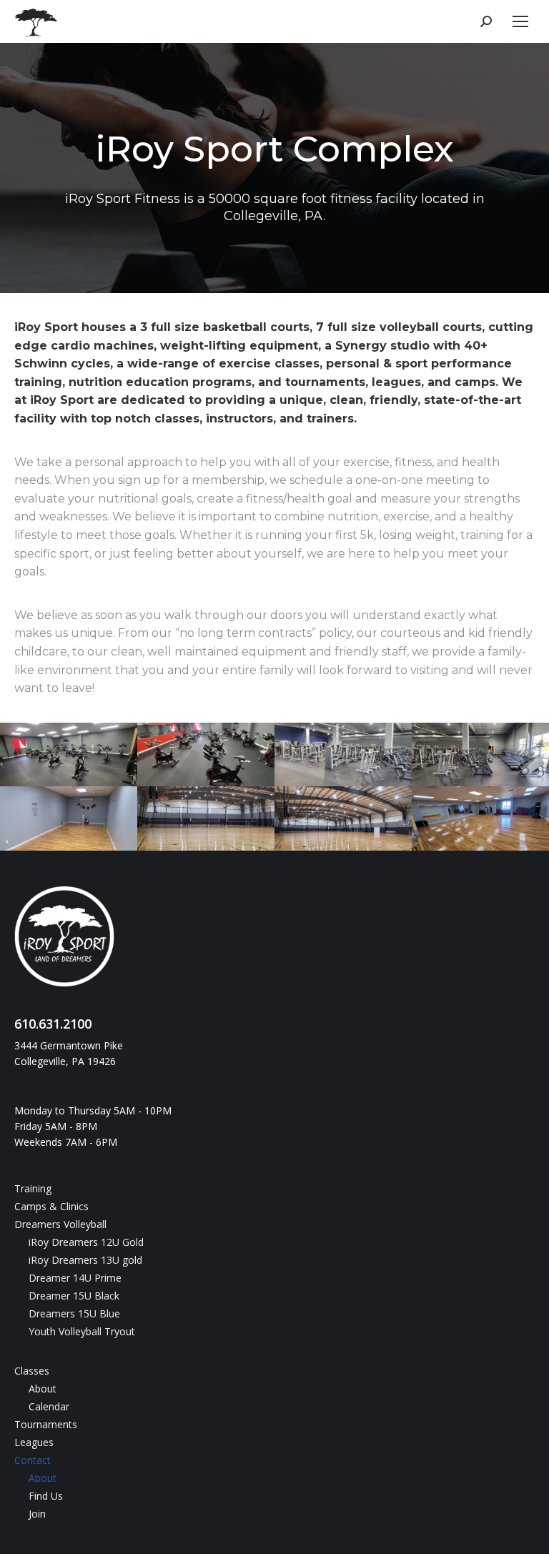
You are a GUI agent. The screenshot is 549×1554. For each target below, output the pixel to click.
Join (37, 1513)
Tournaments (45, 1424)
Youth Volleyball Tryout (82, 1331)
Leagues (34, 1442)
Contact (32, 1460)
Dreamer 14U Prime (75, 1278)
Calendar (49, 1406)
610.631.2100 (53, 1023)
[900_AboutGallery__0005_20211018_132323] (68, 818)
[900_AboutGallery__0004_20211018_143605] (480, 755)
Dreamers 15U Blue (74, 1313)
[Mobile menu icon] (520, 21)
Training (32, 1188)
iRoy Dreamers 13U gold (85, 1260)
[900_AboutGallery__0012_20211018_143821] (480, 818)
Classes (31, 1370)
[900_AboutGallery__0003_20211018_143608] (343, 755)
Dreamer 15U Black (74, 1295)
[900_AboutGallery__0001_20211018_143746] (68, 755)
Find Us (46, 1496)
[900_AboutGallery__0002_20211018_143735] (205, 755)
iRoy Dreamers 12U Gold (86, 1242)
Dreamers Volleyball (60, 1224)
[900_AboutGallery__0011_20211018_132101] (343, 818)
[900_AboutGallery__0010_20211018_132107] (205, 818)
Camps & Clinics (51, 1206)
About (42, 1388)
